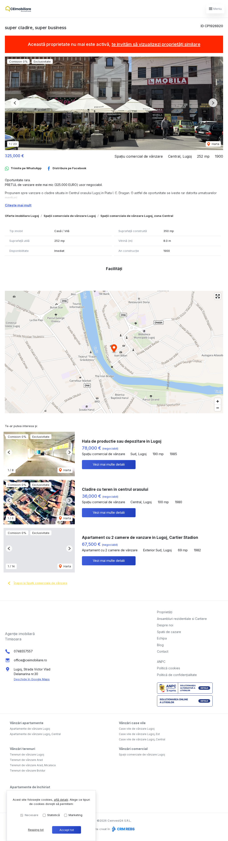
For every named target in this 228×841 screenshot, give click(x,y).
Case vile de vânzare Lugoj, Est (139, 734)
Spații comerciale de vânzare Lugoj (70, 216)
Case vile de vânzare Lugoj (137, 728)
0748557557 (23, 651)
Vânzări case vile (132, 723)
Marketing (75, 815)
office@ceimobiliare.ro (30, 660)
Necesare (31, 815)
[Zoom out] (217, 408)
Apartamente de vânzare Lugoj (30, 728)
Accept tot (66, 830)
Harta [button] (215, 144)
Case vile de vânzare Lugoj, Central (142, 739)
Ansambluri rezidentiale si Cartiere (182, 619)
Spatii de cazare (169, 632)
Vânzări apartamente (26, 723)
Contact (162, 651)
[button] (15, 102)
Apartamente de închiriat (30, 787)
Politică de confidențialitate (177, 675)
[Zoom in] (217, 401)
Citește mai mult (18, 205)
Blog (160, 645)
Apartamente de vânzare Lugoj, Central (35, 734)
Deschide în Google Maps (32, 679)
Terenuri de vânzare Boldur (27, 770)
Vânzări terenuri (22, 749)
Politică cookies (168, 668)
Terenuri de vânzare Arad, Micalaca (33, 765)
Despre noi (165, 625)
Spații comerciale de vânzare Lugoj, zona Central (136, 216)
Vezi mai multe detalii (109, 464)
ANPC (161, 662)
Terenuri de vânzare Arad (26, 760)
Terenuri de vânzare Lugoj (27, 754)
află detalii (61, 799)
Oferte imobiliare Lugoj (22, 216)
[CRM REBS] (123, 829)
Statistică (53, 815)
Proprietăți (164, 612)
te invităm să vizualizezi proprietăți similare (156, 44)
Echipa (162, 638)
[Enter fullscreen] (217, 296)
